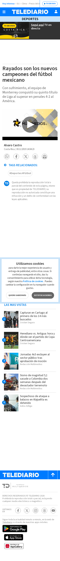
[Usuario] (56, 11)
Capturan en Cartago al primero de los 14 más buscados (34, 316)
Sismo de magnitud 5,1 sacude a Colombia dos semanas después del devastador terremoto (34, 380)
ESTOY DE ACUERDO (43, 295)
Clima (24, 3)
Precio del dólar (36, 3)
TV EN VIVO (51, 3)
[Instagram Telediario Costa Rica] (35, 510)
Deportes (30, 19)
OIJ (18, 3)
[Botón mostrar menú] (4, 11)
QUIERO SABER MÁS (17, 295)
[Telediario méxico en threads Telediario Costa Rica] (44, 510)
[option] (30, 124)
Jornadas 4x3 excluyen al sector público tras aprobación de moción (35, 357)
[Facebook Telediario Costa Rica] (18, 510)
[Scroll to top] (53, 474)
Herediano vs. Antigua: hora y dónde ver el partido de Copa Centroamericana (37, 337)
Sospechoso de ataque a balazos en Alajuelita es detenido (34, 399)
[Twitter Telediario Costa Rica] (27, 510)
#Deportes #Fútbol (20, 173)
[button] (6, 156)
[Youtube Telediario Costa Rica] (53, 510)
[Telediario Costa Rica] (30, 11)
